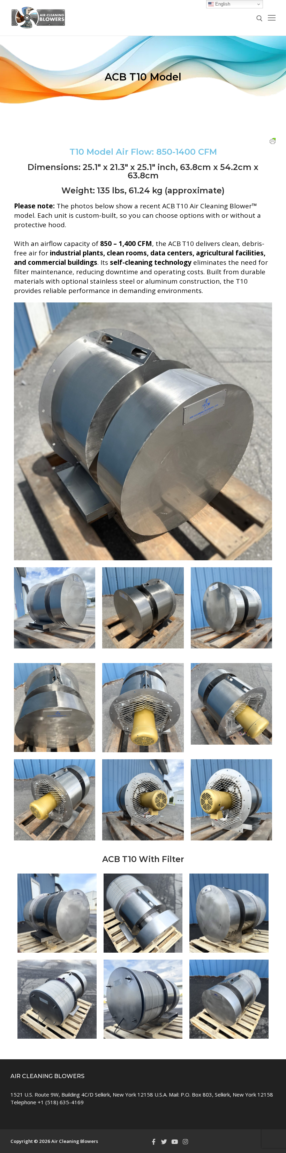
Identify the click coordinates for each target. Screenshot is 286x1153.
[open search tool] (259, 18)
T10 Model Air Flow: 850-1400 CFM (143, 152)
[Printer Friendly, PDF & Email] (273, 140)
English (222, 4)
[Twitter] (163, 1141)
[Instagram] (185, 1141)
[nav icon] (272, 18)
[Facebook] (153, 1141)
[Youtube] (174, 1141)
